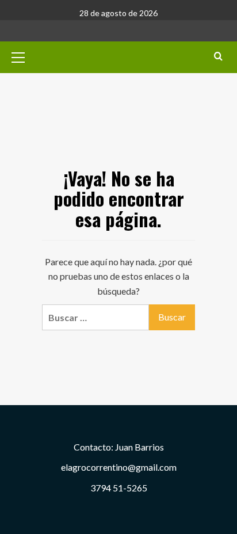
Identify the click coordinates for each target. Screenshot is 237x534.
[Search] (218, 56)
